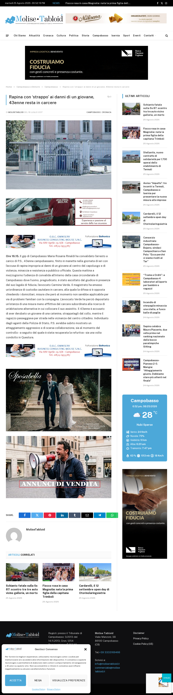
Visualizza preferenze (68, 680)
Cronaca (48, 35)
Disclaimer (138, 633)
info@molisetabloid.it (107, 663)
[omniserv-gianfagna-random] (58, 247)
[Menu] (7, 35)
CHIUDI (166, 678)
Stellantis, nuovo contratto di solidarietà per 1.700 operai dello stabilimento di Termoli (86, 5)
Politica (73, 35)
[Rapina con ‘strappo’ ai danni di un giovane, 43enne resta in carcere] (58, 154)
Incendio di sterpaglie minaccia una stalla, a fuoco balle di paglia (155, 307)
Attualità (34, 35)
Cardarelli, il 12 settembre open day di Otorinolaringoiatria (94, 589)
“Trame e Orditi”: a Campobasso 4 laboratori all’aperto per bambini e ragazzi (155, 282)
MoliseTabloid (16, 112)
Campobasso (100, 35)
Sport (126, 35)
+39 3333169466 (109, 652)
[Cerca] (166, 35)
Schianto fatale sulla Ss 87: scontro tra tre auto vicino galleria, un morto (22, 589)
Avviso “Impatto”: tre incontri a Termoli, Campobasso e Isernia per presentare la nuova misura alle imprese (155, 191)
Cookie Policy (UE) (143, 644)
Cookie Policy (38, 689)
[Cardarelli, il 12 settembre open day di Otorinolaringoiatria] (95, 572)
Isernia (116, 35)
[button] (85, 649)
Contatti (149, 35)
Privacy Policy (53, 689)
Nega (38, 680)
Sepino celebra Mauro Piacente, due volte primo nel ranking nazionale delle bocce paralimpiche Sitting (155, 336)
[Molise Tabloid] (39, 19)
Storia (85, 35)
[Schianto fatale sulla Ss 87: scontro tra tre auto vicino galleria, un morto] (22, 572)
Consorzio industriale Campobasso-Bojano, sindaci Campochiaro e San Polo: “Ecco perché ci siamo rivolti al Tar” (154, 249)
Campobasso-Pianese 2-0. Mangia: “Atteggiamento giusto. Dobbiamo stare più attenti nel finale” (154, 370)
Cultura (61, 35)
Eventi (137, 35)
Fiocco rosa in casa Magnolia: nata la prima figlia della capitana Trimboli (58, 591)
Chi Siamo (20, 35)
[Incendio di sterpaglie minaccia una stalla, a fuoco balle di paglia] (131, 306)
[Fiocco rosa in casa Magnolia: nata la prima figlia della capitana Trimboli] (59, 572)
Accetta (15, 680)
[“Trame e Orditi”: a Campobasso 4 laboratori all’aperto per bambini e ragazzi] (131, 279)
